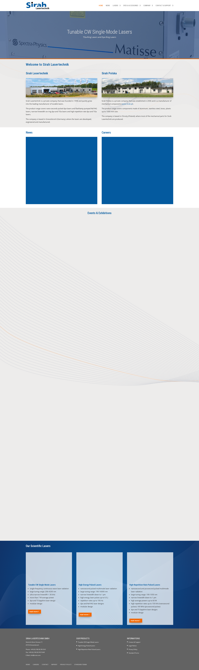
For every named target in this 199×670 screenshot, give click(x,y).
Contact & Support (163, 6)
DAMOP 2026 (34, 519)
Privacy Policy (133, 649)
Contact (45, 664)
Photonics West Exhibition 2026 (43, 397)
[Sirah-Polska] (137, 96)
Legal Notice (133, 646)
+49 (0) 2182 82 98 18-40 (37, 652)
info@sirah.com (36, 655)
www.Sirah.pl (127, 104)
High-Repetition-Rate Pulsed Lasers (144, 585)
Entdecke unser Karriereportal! (119, 186)
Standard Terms (134, 653)
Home (101, 6)
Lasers (115, 6)
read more (33, 611)
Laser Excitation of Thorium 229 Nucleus (47, 186)
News (108, 6)
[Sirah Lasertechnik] (61, 96)
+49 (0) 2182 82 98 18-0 (38, 649)
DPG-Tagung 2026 (36, 314)
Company (146, 6)
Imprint (54, 664)
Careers (36, 664)
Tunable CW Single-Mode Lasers (99, 32)
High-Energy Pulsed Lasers (90, 585)
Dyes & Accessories (130, 6)
